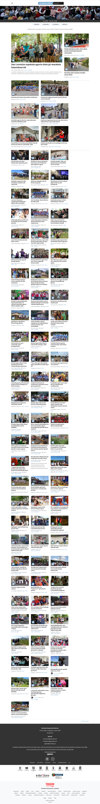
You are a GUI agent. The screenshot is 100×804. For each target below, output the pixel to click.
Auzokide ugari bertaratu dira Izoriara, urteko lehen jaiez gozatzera (39, 668)
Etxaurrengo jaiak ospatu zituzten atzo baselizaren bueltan (18, 488)
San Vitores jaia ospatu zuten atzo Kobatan (59, 363)
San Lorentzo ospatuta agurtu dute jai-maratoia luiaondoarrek (36, 66)
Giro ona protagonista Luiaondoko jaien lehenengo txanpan (19, 627)
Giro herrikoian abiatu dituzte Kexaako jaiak (39, 200)
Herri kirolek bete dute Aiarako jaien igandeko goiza (19, 162)
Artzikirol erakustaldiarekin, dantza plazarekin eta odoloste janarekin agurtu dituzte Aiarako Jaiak (19, 303)
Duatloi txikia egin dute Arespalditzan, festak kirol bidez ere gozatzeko (58, 447)
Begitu (16, 793)
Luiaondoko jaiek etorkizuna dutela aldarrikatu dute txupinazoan (39, 221)
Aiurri (27, 791)
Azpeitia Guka (67, 791)
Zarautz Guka (65, 795)
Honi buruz (32, 762)
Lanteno (54, 101)
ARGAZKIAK (46, 24)
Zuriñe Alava (55, 673)
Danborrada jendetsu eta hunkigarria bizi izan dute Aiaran (54, 143)
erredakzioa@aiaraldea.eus (50, 741)
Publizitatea (47, 762)
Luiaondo (29, 70)
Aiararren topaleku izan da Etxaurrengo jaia (38, 182)
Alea (32, 791)
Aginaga (16, 531)
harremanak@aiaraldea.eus (50, 739)
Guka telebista (76, 793)
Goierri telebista (54, 793)
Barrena (84, 791)
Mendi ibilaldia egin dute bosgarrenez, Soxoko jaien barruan (38, 488)
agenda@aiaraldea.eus (50, 743)
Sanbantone (55, 123)
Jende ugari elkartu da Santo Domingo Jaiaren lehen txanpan (59, 323)
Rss (69, 762)
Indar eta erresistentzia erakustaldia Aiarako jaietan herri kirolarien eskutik (59, 221)
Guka (68, 793)
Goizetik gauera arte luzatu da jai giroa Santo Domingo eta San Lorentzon (20, 384)
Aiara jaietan (50, 21)
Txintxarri (56, 795)
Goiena (46, 793)
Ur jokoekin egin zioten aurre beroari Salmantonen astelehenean (59, 384)
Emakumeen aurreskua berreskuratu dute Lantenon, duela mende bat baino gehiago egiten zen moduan (39, 282)
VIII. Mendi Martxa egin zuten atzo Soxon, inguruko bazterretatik (39, 261)
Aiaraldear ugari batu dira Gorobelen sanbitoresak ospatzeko (18, 182)
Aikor (22, 791)
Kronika (18, 795)
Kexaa (77, 77)
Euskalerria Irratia (31, 793)
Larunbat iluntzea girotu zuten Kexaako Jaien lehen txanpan (58, 344)
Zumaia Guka (74, 795)
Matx (45, 798)
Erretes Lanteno (18, 369)
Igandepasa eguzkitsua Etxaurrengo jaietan (18, 322)
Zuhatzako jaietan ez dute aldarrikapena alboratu (58, 200)
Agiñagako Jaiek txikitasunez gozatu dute (19, 527)
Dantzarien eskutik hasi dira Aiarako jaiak (59, 302)
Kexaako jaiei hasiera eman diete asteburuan (24, 97)
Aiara (25, 70)
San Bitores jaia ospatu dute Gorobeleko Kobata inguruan (59, 240)
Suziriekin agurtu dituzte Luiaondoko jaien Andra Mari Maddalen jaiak (23, 120)
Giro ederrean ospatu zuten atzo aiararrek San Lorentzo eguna (59, 261)
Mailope (24, 795)
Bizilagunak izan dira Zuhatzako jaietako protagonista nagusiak (57, 528)
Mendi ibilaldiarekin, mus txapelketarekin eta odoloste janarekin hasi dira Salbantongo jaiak (59, 628)
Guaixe (63, 793)
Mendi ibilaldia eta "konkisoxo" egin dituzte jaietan (38, 588)
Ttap (55, 798)
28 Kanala (82, 795)
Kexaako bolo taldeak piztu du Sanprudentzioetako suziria (39, 457)
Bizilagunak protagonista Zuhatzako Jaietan (18, 403)
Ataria (59, 791)
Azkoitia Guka (76, 791)
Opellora (61, 472)
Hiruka (84, 793)
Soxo (65, 186)
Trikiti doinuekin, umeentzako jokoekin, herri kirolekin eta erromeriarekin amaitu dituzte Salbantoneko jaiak (20, 548)
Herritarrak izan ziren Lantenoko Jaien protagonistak (17, 344)
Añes (66, 549)
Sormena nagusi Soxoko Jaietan (18, 588)
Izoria (45, 672)
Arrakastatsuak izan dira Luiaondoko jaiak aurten (38, 527)
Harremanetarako (62, 762)
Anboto (44, 791)
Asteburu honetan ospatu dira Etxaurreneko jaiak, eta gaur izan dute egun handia (39, 241)
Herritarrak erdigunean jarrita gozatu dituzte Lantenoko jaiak (54, 98)
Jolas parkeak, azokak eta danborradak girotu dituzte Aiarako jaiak (19, 568)
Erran (21, 793)
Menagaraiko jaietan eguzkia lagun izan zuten (59, 670)
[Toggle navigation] (12, 3)
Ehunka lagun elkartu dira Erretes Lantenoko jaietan (38, 403)
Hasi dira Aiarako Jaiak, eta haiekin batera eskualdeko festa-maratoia (58, 162)
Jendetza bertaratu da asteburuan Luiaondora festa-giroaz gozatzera (39, 384)
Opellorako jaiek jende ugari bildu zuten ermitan (59, 468)
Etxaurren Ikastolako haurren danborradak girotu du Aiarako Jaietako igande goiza (39, 302)
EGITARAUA (55, 24)
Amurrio (21, 123)
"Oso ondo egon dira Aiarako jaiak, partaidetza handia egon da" (40, 364)
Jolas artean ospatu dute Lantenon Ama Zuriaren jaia (19, 607)
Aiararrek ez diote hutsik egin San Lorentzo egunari (59, 488)
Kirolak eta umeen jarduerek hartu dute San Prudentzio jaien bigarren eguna (39, 162)
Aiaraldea (16, 791)
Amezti (37, 791)
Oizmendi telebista (39, 795)
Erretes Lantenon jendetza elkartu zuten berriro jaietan (19, 713)
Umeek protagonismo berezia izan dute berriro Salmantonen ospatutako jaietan (54, 120)
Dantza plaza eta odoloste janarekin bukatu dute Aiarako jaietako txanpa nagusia (20, 447)
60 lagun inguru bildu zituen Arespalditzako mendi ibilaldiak (19, 425)
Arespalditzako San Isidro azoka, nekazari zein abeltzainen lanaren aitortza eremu (59, 405)
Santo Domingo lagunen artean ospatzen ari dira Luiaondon (18, 281)
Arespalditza (58, 146)
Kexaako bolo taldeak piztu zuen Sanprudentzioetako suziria (39, 568)
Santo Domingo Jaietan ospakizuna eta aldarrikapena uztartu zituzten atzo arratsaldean (39, 324)
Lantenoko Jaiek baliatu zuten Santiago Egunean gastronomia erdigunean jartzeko (40, 693)
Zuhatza (66, 203)
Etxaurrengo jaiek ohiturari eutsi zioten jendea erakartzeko (58, 568)
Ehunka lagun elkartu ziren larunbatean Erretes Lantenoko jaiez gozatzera (19, 364)
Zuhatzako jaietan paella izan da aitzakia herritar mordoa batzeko (19, 221)
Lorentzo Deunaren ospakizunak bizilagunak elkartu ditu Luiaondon (18, 201)
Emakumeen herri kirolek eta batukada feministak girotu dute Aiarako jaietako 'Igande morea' (39, 448)
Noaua (30, 795)
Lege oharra (40, 762)
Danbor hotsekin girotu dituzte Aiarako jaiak (57, 425)
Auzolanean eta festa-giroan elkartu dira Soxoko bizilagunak (59, 182)
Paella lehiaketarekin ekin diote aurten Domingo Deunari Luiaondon (75, 51)
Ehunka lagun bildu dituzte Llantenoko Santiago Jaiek (39, 343)
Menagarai (56, 675)
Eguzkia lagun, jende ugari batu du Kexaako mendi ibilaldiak (19, 690)
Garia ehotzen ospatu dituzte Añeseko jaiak (59, 546)
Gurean (50, 798)
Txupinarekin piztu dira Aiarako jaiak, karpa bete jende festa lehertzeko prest (19, 468)
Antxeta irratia (52, 791)
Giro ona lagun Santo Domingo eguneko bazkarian (40, 607)
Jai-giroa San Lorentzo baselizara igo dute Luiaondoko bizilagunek (57, 588)
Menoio (35, 246)
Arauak (54, 762)
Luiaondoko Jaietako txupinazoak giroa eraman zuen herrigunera (58, 690)
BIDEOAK (65, 24)
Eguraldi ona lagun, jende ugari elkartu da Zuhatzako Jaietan (19, 648)
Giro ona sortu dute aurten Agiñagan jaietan (58, 607)
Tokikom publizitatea (50, 800)
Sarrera (36, 24)
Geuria (40, 793)
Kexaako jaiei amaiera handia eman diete (74, 74)
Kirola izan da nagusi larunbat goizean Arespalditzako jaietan (59, 281)
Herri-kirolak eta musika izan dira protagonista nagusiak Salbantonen (39, 627)
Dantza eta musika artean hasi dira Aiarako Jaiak (20, 668)
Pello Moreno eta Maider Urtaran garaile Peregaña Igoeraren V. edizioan (38, 648)
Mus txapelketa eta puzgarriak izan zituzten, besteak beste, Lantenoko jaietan (59, 508)
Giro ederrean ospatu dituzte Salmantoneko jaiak (39, 546)
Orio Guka (48, 795)
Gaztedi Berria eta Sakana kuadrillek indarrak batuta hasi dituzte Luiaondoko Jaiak (24, 143)
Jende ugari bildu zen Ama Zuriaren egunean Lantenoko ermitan (19, 508)
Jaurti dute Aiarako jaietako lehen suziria (19, 240)
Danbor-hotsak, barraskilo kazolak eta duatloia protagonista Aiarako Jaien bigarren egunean (58, 649)
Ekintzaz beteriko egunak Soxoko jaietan (18, 260)
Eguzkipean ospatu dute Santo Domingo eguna (38, 507)
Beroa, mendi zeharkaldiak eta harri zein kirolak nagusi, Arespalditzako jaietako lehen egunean (40, 426)
